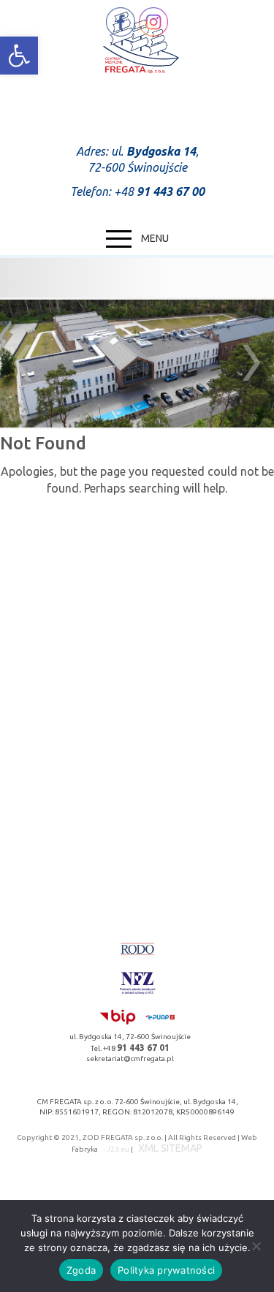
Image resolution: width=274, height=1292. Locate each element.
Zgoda (81, 1270)
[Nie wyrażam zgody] (255, 1246)
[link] (19, 56)
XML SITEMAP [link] (170, 1148)
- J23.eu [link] (115, 1149)
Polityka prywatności (166, 1270)
